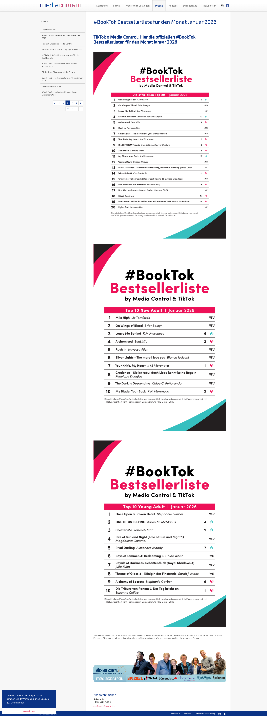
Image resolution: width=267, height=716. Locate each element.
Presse (159, 5)
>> (80, 109)
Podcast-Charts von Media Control (57, 44)
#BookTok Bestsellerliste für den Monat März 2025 (61, 36)
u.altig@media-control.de (104, 706)
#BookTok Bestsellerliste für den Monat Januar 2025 (62, 79)
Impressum (176, 713)
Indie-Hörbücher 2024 (51, 86)
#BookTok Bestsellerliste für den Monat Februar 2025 (59, 65)
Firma (116, 5)
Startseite (102, 5)
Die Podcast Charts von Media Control (58, 72)
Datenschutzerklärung (205, 713)
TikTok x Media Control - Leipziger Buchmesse (62, 49)
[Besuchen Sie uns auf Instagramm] (221, 4)
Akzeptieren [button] (29, 711)
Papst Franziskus (49, 29)
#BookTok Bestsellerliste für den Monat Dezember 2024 (59, 93)
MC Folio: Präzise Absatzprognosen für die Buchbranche (60, 56)
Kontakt (173, 5)
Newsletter (209, 5)
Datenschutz (190, 5)
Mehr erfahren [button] (17, 703)
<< (68, 109)
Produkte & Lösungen (137, 5)
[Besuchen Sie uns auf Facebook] (227, 4)
